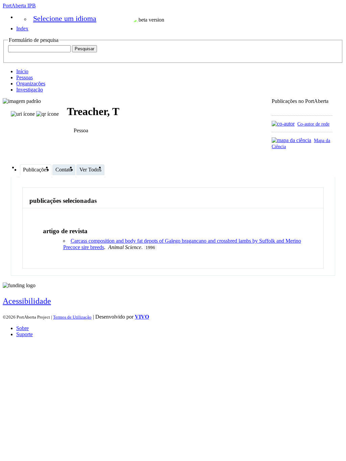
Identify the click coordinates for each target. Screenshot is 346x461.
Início (22, 71)
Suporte (24, 334)
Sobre (22, 328)
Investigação (29, 89)
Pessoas (24, 77)
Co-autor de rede (313, 124)
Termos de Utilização (72, 317)
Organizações (30, 83)
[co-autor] (283, 124)
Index (22, 28)
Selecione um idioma (64, 18)
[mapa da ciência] (291, 140)
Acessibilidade (27, 301)
